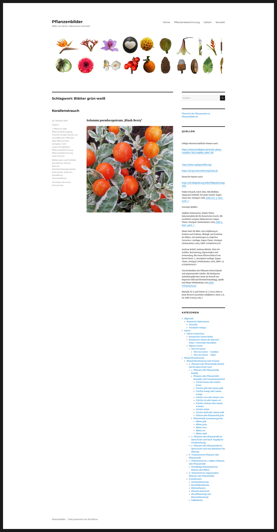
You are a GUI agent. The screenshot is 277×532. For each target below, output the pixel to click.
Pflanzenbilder (67, 21)
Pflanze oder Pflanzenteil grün (210, 415)
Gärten (208, 22)
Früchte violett (202, 409)
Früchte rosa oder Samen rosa (209, 397)
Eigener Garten (196, 346)
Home (166, 22)
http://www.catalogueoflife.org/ (197, 164)
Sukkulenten (197, 500)
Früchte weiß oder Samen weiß (210, 412)
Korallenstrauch (65, 111)
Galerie (55, 125)
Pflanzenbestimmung (187, 22)
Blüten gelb (201, 421)
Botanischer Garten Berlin (201, 337)
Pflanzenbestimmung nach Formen (203, 361)
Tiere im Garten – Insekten (206, 352)
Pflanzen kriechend (200, 491)
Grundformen (58, 138)
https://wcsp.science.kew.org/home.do (200, 171)
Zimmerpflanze (59, 178)
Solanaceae (57, 172)
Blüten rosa (201, 427)
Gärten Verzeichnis (195, 334)
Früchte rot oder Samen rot (64, 135)
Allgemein (188, 318)
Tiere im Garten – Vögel (204, 355)
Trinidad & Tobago (197, 327)
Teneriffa (193, 324)
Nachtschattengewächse (63, 169)
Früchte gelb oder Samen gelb (209, 388)
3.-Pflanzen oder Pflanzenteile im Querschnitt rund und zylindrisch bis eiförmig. (208, 449)
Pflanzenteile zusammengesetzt (208, 418)
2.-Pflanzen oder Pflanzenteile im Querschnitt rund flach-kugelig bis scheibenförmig (207, 439)
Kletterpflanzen (198, 488)
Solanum (68, 172)
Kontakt (220, 22)
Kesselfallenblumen (200, 485)
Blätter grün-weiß (60, 160)
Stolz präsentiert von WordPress (83, 519)
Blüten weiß (201, 433)
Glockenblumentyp (200, 482)
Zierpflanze (57, 175)
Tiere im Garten (198, 349)
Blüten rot (200, 430)
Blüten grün (201, 424)
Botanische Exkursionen (198, 321)
